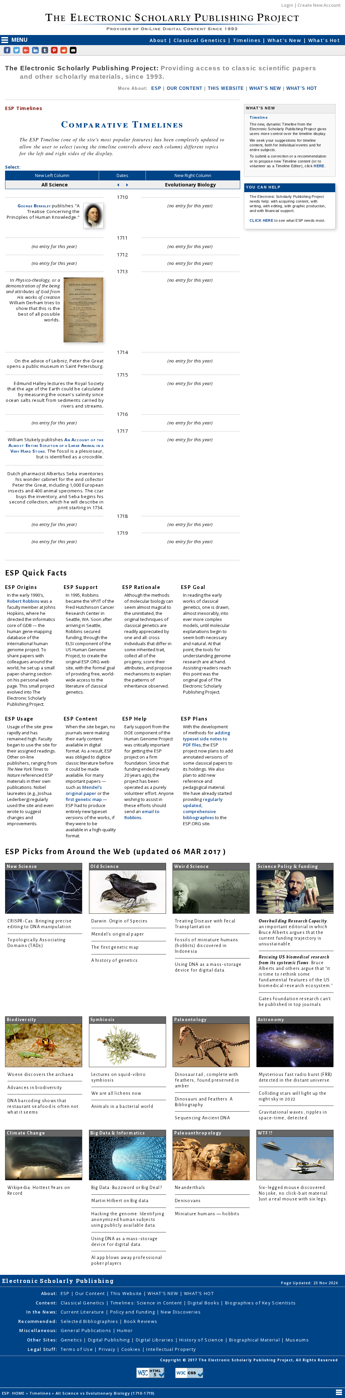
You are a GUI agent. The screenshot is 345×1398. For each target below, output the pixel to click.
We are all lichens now (116, 1093)
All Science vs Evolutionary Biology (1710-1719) (106, 1393)
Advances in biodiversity (34, 1087)
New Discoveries (181, 1312)
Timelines (247, 40)
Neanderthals (190, 1187)
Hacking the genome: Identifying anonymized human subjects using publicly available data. (127, 1220)
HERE (319, 166)
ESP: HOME (14, 1393)
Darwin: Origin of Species (119, 921)
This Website (127, 1293)
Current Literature (83, 1312)
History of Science (202, 1340)
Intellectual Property (171, 1349)
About (159, 40)
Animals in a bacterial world (122, 1106)
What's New (285, 40)
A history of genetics (114, 960)
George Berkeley (34, 206)
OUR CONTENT (185, 88)
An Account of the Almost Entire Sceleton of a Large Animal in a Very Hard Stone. (55, 445)
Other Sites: (42, 1340)
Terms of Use (78, 1349)
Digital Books (204, 1303)
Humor (125, 1330)
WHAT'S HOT (301, 88)
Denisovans (188, 1200)
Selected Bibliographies (90, 1321)
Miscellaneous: (38, 1330)
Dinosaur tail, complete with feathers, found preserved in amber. (207, 1080)
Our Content (90, 1293)
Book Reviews (140, 1321)
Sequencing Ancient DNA (202, 1118)
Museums (297, 1340)
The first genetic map (115, 947)
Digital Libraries (155, 1340)
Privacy (108, 1349)
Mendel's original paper (84, 790)
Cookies (131, 1349)
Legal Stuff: (42, 1349)
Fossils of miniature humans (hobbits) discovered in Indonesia (206, 946)
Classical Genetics (200, 40)
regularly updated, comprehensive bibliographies (203, 808)
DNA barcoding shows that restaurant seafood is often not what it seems (43, 1106)
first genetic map (84, 799)
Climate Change (26, 1133)
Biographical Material (255, 1340)
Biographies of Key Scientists (260, 1303)
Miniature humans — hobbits (207, 1214)
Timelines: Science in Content (147, 1303)
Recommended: (37, 1321)
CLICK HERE (262, 220)
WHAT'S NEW (265, 88)
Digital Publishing (109, 1340)
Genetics (72, 1340)
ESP (156, 88)
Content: (46, 1303)
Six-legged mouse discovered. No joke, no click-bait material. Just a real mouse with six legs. (294, 1193)
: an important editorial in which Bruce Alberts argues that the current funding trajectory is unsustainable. (293, 932)
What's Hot (324, 40)
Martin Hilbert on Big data (120, 1200)
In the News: (41, 1312)
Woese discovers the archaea (40, 1074)
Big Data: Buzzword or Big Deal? (126, 1187)
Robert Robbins (23, 601)
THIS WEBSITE (226, 88)
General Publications (87, 1330)
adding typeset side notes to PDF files (206, 739)
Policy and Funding (133, 1312)
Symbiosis (102, 1019)
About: (49, 1293)
